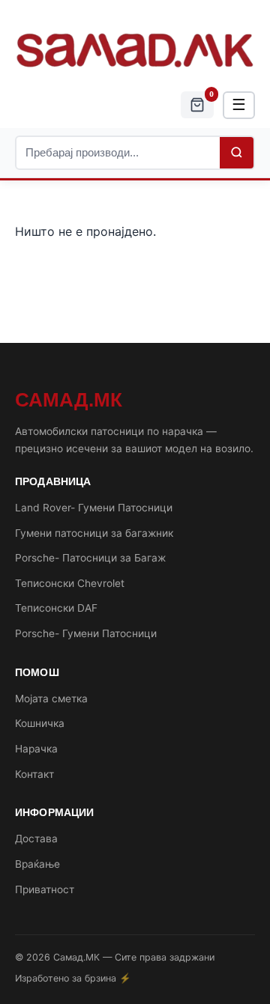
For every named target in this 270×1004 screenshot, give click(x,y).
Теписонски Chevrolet (69, 583)
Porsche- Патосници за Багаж (90, 558)
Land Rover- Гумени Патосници (93, 508)
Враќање (37, 864)
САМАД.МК (68, 399)
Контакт (34, 774)
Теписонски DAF (56, 608)
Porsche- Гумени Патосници (86, 633)
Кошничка (39, 723)
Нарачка (36, 749)
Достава (36, 839)
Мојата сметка (51, 699)
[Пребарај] (237, 152)
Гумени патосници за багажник (94, 533)
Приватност (44, 889)
